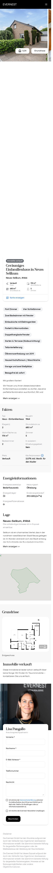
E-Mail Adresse (13, 760)
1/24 (24, 50)
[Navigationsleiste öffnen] (46, 4)
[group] (25, 637)
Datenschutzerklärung (28, 800)
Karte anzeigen (17, 297)
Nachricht (10, 782)
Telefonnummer (12, 771)
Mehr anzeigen (10, 398)
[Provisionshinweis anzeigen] (42, 455)
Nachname (11, 748)
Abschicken (13, 819)
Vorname (10, 737)
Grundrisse (39, 50)
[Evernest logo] (10, 4)
